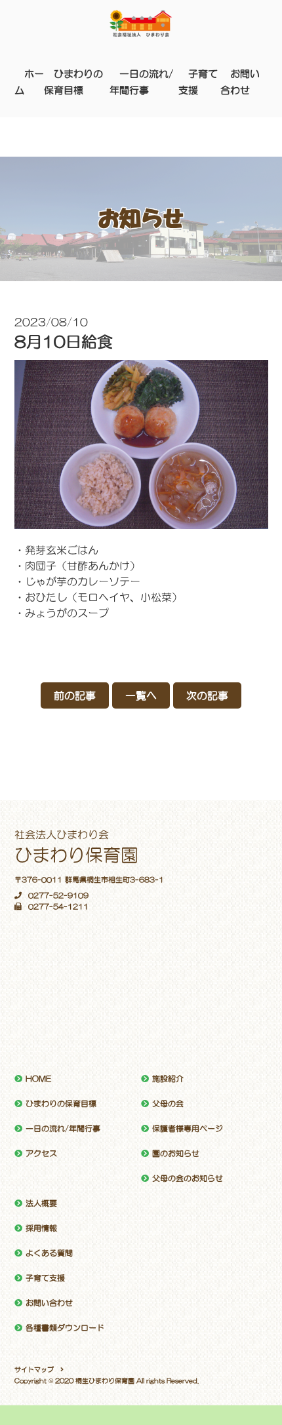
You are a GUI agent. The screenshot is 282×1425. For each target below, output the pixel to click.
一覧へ (141, 695)
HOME (38, 1079)
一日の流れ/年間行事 (63, 1129)
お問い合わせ (49, 1303)
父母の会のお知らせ (187, 1178)
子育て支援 (45, 1278)
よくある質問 (49, 1253)
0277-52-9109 (58, 895)
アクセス (41, 1154)
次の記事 (207, 695)
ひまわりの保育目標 (61, 1104)
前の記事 (75, 695)
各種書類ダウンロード (65, 1328)
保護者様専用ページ (187, 1129)
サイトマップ (34, 1369)
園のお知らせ (175, 1154)
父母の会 (168, 1104)
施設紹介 (168, 1079)
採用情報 (41, 1228)
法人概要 (41, 1203)
